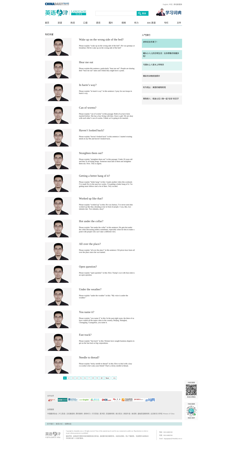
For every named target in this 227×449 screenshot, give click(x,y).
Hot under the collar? (91, 221)
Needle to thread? (89, 357)
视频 (124, 23)
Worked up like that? (91, 198)
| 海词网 (134, 414)
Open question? (88, 266)
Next (107, 378)
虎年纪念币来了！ (150, 42)
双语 (60, 23)
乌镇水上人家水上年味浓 (153, 65)
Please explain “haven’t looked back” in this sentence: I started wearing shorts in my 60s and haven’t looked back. (105, 138)
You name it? (86, 312)
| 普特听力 (87, 414)
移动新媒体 (178, 4)
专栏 (166, 23)
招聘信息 (68, 424)
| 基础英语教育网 (143, 414)
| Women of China (168, 414)
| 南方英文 (119, 414)
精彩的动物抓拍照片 (151, 76)
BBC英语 (151, 23)
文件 (179, 23)
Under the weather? (90, 289)
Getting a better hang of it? (94, 175)
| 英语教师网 (110, 414)
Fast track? (85, 334)
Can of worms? (87, 107)
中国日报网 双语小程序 (191, 411)
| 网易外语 (127, 414)
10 (102, 378)
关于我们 (50, 424)
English (165, 4)
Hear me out (86, 62)
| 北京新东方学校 (156, 414)
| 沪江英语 (62, 414)
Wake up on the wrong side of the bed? (101, 39)
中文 (170, 4)
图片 (111, 23)
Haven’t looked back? (91, 130)
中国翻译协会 (52, 414)
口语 (85, 23)
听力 (136, 23)
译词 (98, 23)
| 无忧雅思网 (70, 414)
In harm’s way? (88, 84)
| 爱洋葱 (102, 414)
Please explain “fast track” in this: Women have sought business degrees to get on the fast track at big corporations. (106, 342)
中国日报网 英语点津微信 (191, 390)
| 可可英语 (95, 414)
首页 (47, 23)
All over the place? (90, 243)
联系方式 (59, 424)
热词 (72, 23)
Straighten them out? (91, 153)
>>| (114, 378)
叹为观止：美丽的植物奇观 (154, 87)
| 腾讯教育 (79, 414)
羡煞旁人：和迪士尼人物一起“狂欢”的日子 (161, 99)
